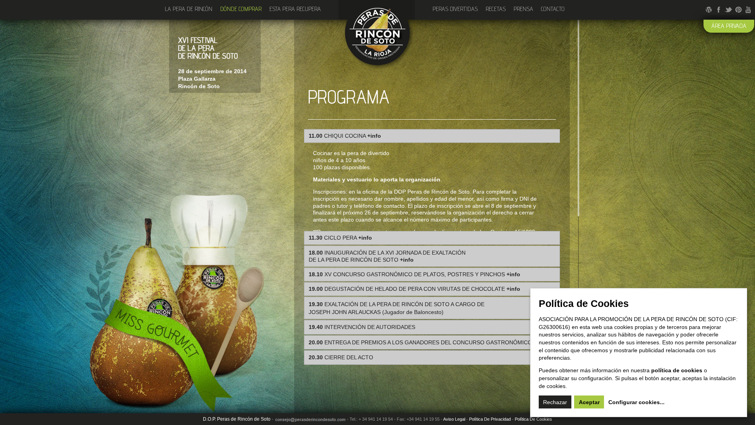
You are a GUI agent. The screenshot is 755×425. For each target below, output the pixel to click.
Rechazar (555, 402)
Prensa (523, 9)
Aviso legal (454, 419)
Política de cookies (533, 419)
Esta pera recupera (295, 9)
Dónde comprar (240, 9)
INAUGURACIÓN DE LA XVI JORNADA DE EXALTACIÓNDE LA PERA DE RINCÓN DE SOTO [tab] (387, 256)
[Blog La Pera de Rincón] (709, 10)
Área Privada (728, 26)
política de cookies (676, 370)
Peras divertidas (455, 9)
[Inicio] (377, 66)
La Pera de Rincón (188, 9)
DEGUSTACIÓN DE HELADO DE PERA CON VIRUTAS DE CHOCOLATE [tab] (414, 289)
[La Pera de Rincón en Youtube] (748, 10)
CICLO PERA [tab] (340, 238)
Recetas (496, 9)
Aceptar (589, 402)
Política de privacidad (490, 419)
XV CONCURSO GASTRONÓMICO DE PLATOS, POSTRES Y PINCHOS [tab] (414, 274)
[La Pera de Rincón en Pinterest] (738, 10)
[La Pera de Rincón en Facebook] (719, 10)
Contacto (553, 9)
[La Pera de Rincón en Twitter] (728, 10)
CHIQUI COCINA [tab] (345, 136)
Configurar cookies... (636, 402)
